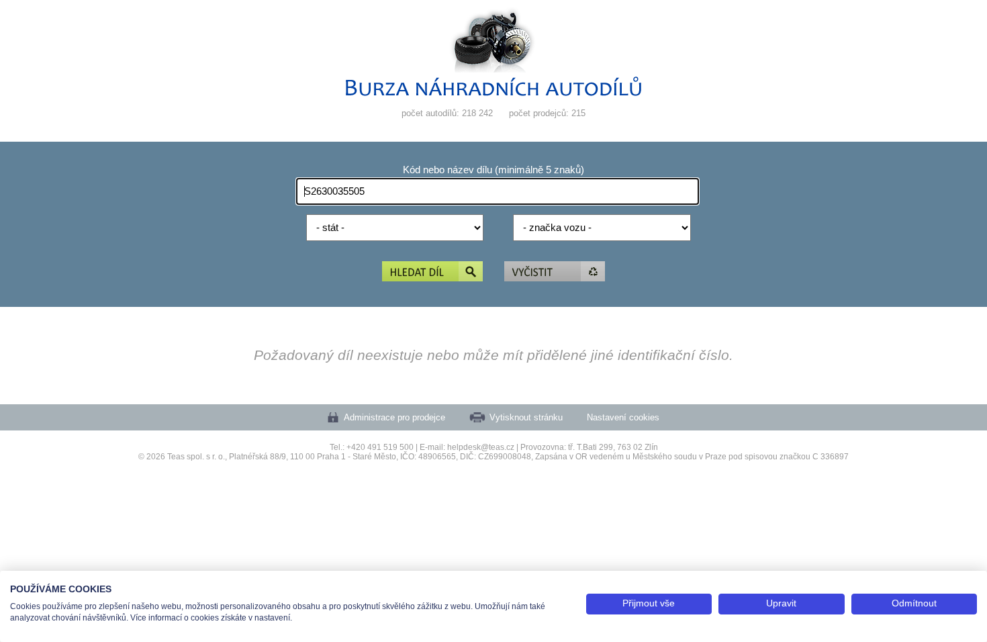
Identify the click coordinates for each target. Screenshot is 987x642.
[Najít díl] (432, 272)
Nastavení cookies (623, 417)
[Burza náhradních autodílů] (493, 93)
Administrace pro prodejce (394, 417)
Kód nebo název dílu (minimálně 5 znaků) (493, 170)
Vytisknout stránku (526, 417)
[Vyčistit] (554, 272)
